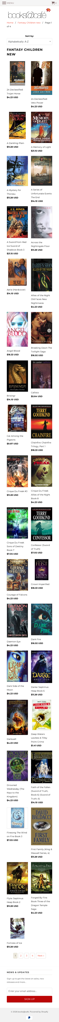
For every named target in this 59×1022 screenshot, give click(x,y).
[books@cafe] (29, 13)
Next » (41, 955)
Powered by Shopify (39, 1012)
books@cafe (23, 1012)
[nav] (8, 3)
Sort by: (29, 36)
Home (10, 22)
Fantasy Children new (29, 22)
